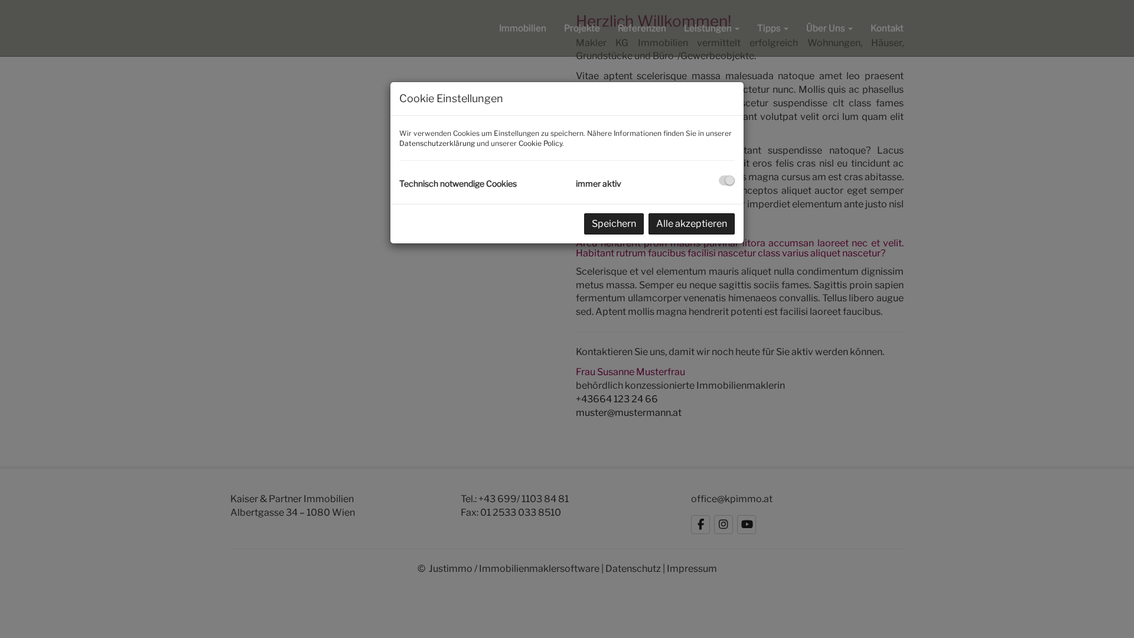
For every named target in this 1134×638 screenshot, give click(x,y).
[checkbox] (727, 180)
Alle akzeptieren (691, 223)
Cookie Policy (540, 143)
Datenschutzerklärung (437, 143)
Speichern (614, 223)
